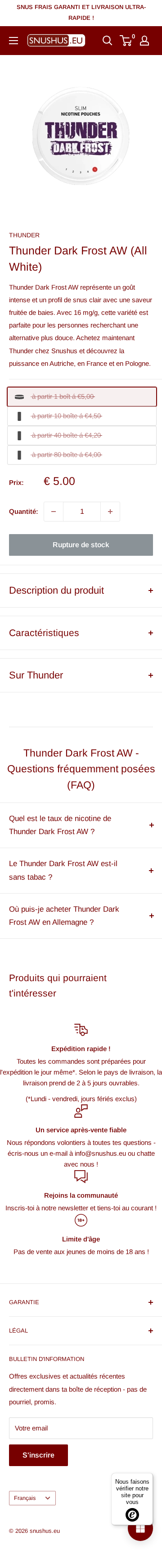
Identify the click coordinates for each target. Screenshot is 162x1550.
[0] (126, 40)
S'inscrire (38, 1455)
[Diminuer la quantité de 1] (53, 511)
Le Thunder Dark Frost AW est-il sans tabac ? (63, 870)
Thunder (24, 235)
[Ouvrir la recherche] (107, 41)
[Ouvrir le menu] (13, 40)
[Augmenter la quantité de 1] (110, 511)
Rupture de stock (81, 545)
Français (25, 1498)
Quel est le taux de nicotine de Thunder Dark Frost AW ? (60, 825)
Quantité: (23, 511)
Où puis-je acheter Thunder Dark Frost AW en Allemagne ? (64, 916)
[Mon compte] (144, 41)
